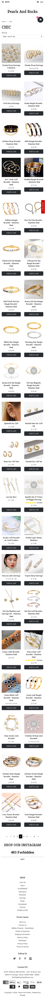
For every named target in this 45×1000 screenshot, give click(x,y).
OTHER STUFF (22, 910)
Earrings (23, 898)
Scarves (23, 907)
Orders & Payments (22, 931)
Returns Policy (22, 937)
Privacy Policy (23, 943)
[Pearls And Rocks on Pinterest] (25, 959)
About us (22, 922)
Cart (41, 2)
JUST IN (23, 882)
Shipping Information (22, 934)
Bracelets (22, 895)
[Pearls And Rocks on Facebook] (20, 959)
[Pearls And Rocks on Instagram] (30, 959)
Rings (22, 901)
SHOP (6, 2)
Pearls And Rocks (23, 11)
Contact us (22, 925)
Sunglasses (22, 904)
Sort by (4, 32)
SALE (23, 885)
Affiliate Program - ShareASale (23, 928)
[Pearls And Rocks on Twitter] (14, 959)
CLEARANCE (22, 888)
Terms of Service (22, 946)
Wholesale (22, 940)
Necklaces (22, 891)
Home (4, 21)
